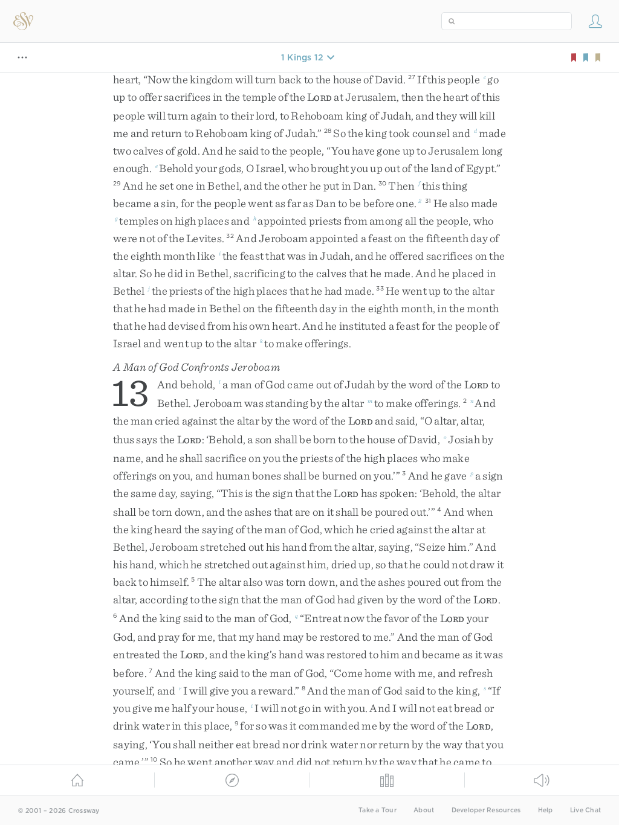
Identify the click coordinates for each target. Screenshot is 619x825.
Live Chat (585, 810)
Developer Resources (486, 810)
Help (545, 810)
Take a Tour (377, 810)
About (423, 810)
